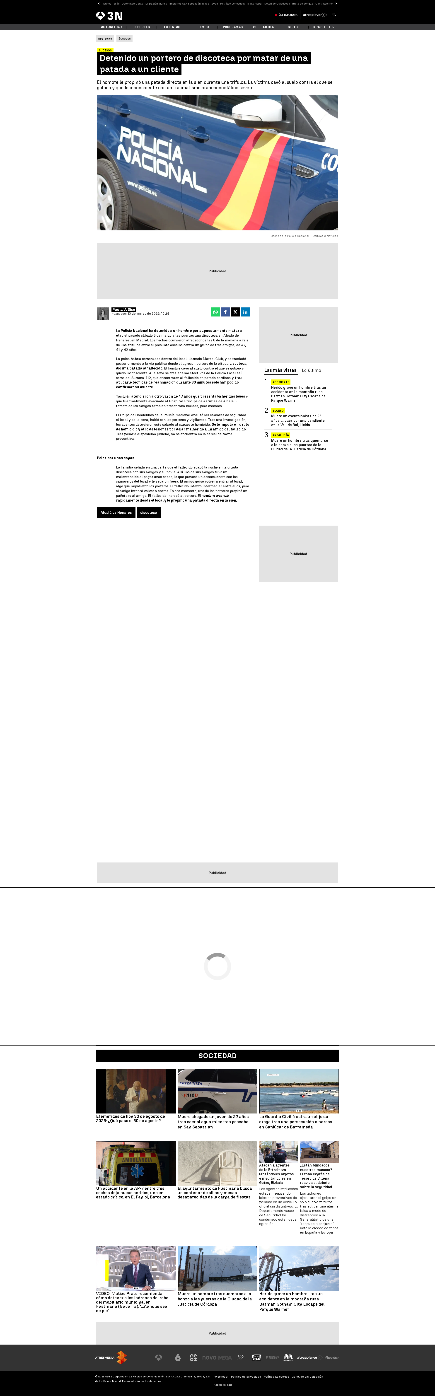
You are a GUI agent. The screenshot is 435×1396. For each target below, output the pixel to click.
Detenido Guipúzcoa (277, 3)
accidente (281, 382)
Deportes (141, 27)
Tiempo (202, 27)
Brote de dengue (302, 3)
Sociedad (217, 1055)
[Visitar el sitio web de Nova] (209, 1357)
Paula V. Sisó (124, 309)
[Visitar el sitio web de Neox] (193, 1357)
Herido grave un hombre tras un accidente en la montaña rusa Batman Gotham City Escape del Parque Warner (299, 394)
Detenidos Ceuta (132, 3)
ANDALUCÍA (281, 435)
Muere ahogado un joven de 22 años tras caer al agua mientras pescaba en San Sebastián (213, 1122)
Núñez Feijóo (111, 3)
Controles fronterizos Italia (332, 3)
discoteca (238, 363)
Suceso (278, 411)
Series (293, 27)
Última (287, 15)
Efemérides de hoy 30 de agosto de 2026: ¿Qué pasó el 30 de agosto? (130, 1118)
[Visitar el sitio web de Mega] (225, 1357)
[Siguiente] (336, 3)
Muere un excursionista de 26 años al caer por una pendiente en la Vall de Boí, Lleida (298, 420)
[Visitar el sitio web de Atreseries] (241, 1357)
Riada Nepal (254, 3)
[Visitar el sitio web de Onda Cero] (256, 1357)
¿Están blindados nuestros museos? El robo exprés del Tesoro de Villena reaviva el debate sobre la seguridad (316, 1176)
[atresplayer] (315, 14)
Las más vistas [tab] (280, 370)
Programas (233, 27)
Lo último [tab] (311, 370)
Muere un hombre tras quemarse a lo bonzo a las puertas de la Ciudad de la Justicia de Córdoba (299, 444)
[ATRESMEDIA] (111, 1357)
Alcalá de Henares (116, 512)
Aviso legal (221, 1376)
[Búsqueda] (334, 14)
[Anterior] (98, 3)
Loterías (172, 27)
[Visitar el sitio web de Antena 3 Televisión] (162, 1357)
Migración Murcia (156, 3)
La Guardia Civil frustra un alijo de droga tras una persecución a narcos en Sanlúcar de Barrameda (295, 1122)
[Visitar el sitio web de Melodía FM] (288, 1357)
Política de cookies (276, 1376)
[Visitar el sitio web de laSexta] (178, 1357)
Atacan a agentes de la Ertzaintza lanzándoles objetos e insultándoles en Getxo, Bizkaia (276, 1174)
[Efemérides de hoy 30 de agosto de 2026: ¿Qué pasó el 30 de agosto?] (136, 1091)
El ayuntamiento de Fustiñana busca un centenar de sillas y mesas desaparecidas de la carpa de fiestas (215, 1192)
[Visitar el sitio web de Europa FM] (272, 1357)
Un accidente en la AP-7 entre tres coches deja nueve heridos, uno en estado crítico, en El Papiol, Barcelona (133, 1192)
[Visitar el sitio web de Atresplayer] (310, 1357)
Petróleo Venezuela (232, 3)
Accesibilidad (223, 1384)
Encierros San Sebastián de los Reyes (193, 3)
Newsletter (323, 27)
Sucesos (124, 38)
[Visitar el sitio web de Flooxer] (332, 1357)
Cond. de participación (307, 1376)
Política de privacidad (246, 1376)
